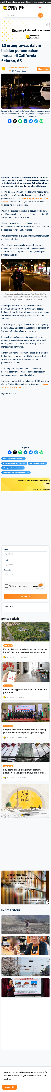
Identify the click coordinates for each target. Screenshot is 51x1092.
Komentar (8, 570)
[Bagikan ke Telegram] (36, 121)
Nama (6, 549)
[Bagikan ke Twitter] (15, 121)
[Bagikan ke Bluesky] (31, 121)
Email (6, 560)
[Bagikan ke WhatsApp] (41, 121)
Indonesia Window (18, 67)
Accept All (9, 1087)
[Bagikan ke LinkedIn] (25, 121)
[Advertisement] (25, 149)
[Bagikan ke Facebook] (10, 121)
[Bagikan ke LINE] (20, 121)
